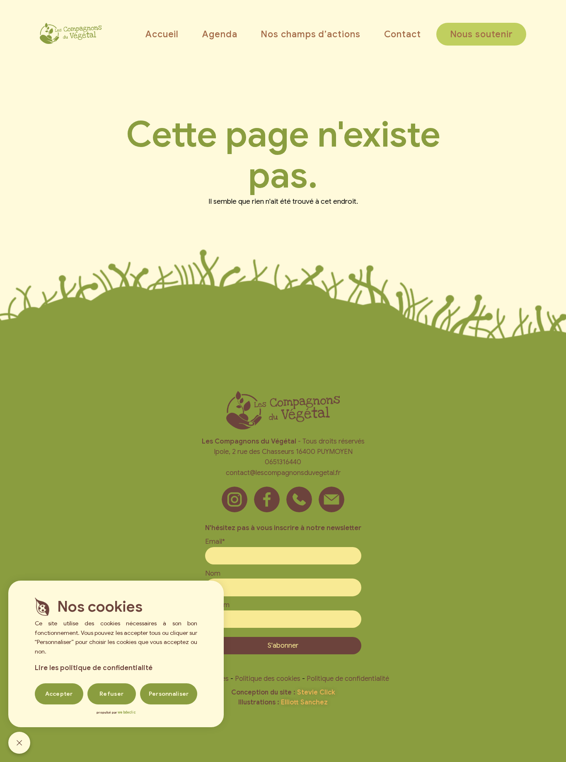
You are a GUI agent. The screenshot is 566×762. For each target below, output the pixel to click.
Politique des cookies (267, 678)
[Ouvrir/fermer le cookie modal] (19, 743)
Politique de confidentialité (348, 678)
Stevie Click (316, 692)
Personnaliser (169, 693)
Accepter (59, 693)
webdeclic (126, 712)
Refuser (111, 693)
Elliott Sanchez (304, 702)
